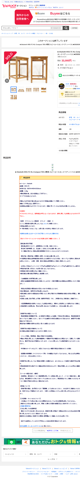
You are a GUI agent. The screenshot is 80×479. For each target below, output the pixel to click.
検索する (66, 28)
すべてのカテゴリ (56, 28)
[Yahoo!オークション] (15, 5)
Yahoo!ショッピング (60, 468)
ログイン (31, 7)
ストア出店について (46, 474)
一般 (46, 33)
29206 (78, 88)
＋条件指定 (74, 28)
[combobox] (26, 28)
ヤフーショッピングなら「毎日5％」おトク (50, 7)
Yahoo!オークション (32, 468)
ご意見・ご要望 (58, 474)
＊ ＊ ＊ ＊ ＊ (69, 86)
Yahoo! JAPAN (75, 468)
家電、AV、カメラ (19, 33)
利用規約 (53, 471)
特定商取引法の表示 (33, 474)
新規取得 (42, 5)
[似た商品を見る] (7, 81)
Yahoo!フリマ (46, 468)
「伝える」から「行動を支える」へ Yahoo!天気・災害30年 (21, 1)
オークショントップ (7, 33)
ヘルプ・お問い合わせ (71, 474)
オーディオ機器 (30, 33)
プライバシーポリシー (28, 471)
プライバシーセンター (43, 471)
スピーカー (40, 33)
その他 (51, 33)
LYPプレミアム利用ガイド (66, 471)
